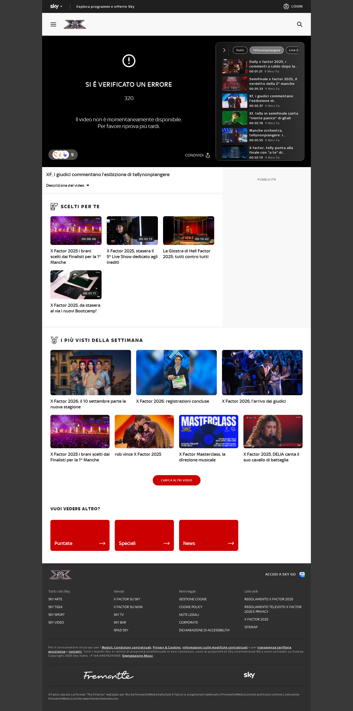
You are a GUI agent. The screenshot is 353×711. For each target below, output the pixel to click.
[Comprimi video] (225, 50)
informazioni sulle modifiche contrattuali (215, 647)
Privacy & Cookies (167, 647)
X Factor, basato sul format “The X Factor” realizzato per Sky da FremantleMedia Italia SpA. (109, 694)
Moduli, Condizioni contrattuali (126, 647)
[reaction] (65, 155)
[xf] (77, 24)
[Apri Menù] (56, 24)
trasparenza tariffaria (274, 647)
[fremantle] (109, 675)
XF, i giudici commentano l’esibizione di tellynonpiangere (108, 174)
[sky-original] (249, 675)
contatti (75, 651)
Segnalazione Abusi (137, 655)
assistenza (56, 651)
